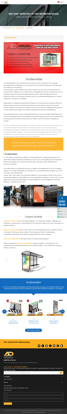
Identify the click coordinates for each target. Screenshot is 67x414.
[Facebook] (39, 346)
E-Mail (60, 211)
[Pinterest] (61, 346)
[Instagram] (58, 346)
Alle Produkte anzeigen (33, 330)
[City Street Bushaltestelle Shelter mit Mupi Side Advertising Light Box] (14, 308)
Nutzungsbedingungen (39, 412)
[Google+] (43, 346)
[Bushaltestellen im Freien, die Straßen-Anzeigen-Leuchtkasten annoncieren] (35, 308)
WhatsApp (61, 217)
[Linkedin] (46, 346)
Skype (60, 214)
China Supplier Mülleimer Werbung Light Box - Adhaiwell (53, 322)
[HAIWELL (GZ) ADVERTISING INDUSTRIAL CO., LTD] (9, 355)
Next (60, 259)
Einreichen (8, 403)
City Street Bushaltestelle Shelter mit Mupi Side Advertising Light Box (13, 322)
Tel (60, 208)
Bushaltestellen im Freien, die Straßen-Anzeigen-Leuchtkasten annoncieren (34, 322)
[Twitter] (50, 346)
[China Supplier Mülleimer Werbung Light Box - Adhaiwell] (55, 308)
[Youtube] (54, 346)
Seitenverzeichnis (57, 410)
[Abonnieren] (61, 373)
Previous (6, 259)
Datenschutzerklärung (27, 412)
